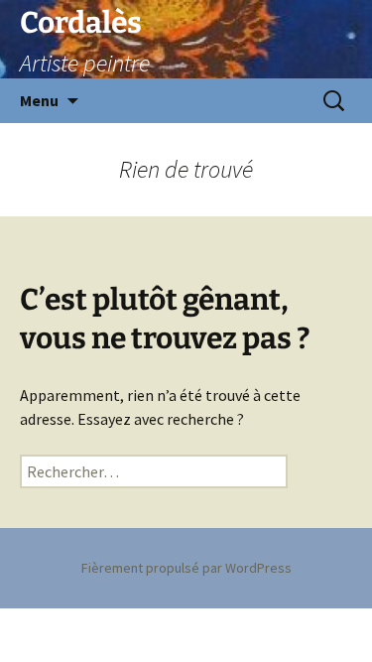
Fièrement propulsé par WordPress (186, 568)
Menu (39, 100)
